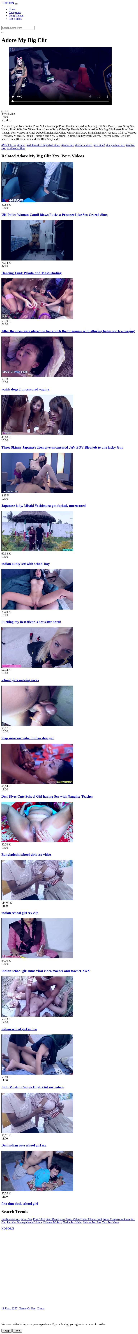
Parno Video (72, 1219)
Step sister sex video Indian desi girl (27, 738)
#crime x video (83, 145)
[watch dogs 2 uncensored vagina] (37, 375)
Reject (17, 1330)
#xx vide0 (99, 145)
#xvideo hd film (16, 148)
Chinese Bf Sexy (52, 1222)
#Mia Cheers (8, 145)
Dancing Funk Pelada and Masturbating (31, 273)
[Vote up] (2, 111)
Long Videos (16, 15)
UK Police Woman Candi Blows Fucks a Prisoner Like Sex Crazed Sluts (54, 215)
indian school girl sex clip (19, 913)
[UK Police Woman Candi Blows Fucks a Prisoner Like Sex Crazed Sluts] (37, 201)
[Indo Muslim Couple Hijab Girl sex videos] (37, 1073)
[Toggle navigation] (16, 3)
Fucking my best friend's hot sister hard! (31, 622)
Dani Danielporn (55, 1219)
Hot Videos (15, 18)
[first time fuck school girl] (37, 1190)
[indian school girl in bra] (37, 1015)
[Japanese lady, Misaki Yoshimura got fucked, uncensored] (37, 492)
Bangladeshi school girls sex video (26, 854)
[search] (2, 32)
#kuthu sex (67, 145)
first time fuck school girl (19, 1203)
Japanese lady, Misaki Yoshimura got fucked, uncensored (43, 506)
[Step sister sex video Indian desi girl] (37, 724)
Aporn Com (123, 1219)
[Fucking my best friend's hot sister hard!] (37, 608)
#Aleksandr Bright (37, 145)
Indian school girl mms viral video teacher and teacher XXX (45, 971)
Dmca (40, 1308)
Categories (15, 12)
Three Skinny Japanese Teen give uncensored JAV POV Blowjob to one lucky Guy (62, 447)
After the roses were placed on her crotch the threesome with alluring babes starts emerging (68, 331)
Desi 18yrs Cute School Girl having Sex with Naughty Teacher (47, 796)
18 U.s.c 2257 (9, 1308)
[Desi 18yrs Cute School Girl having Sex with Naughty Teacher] (37, 783)
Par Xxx (12, 1222)
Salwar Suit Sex (92, 1222)
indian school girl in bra (19, 1029)
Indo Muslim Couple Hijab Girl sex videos (32, 1087)
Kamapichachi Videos (29, 1222)
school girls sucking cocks (20, 680)
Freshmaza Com (10, 1219)
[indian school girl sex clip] (37, 899)
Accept (6, 1330)
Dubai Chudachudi (91, 1219)
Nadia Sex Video (72, 1222)
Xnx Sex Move (110, 1222)
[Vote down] (6, 111)
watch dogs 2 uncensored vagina (25, 389)
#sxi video (54, 145)
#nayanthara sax (115, 145)
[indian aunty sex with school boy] (37, 550)
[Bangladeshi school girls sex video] (37, 841)
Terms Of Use (27, 1308)
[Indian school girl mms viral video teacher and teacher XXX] (37, 957)
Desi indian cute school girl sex (23, 1145)
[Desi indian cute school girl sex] (37, 1132)
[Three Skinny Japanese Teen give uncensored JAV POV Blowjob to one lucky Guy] (37, 433)
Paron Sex (26, 1219)
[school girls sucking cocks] (37, 666)
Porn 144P (39, 1219)
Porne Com (109, 1219)
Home (12, 9)
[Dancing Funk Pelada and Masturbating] (37, 259)
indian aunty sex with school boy (25, 564)
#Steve (21, 145)
